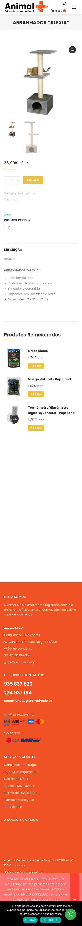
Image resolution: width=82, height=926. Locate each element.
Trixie (14, 199)
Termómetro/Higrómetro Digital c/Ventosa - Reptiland (51, 410)
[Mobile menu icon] (74, 7)
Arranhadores (27, 193)
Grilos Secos (38, 351)
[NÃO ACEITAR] (77, 913)
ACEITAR (30, 920)
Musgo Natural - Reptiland (49, 379)
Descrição (13, 250)
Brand (9, 259)
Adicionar (32, 180)
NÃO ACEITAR (50, 920)
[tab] (41, 247)
